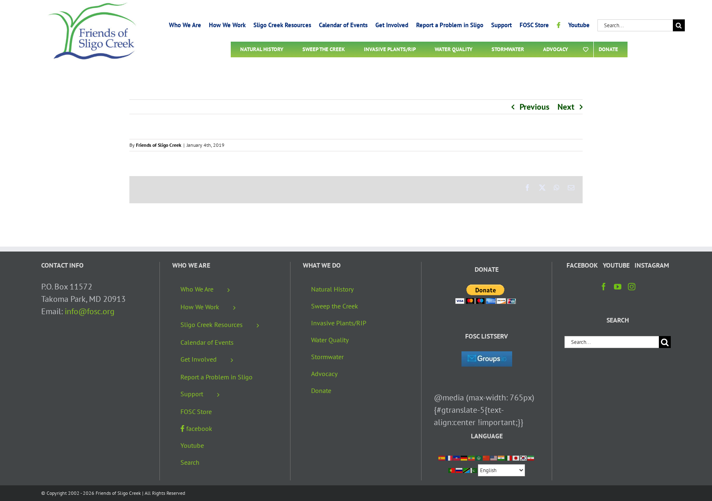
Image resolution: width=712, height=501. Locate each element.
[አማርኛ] (471, 457)
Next (565, 106)
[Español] (442, 457)
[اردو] (474, 469)
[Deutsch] (464, 457)
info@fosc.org (90, 311)
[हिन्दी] (501, 457)
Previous (534, 106)
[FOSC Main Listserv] (486, 357)
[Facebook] (603, 286)
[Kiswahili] (467, 469)
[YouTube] (617, 286)
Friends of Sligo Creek (158, 145)
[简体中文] (486, 457)
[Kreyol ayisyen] (457, 457)
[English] (494, 457)
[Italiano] (509, 457)
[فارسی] (531, 457)
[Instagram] (631, 286)
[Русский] (459, 469)
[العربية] (479, 457)
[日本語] (516, 457)
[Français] (449, 457)
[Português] (452, 469)
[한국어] (523, 457)
